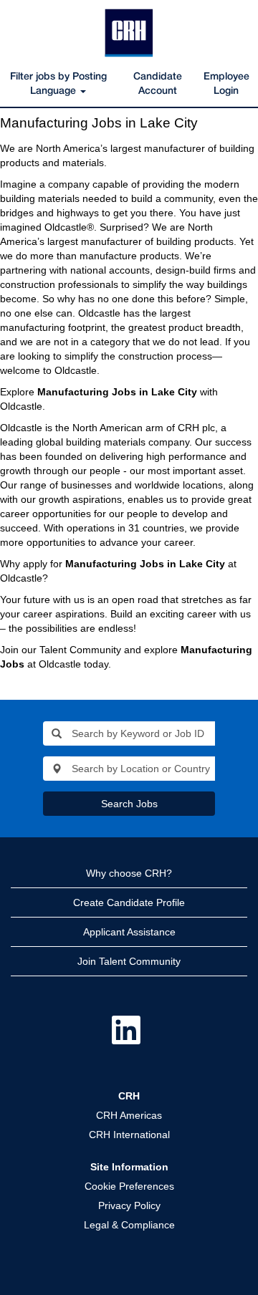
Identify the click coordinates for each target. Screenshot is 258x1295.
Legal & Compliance (129, 1225)
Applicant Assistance (129, 932)
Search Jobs (129, 803)
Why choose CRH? (129, 873)
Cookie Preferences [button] (129, 1186)
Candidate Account (157, 84)
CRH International (129, 1134)
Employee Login (226, 84)
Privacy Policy (129, 1205)
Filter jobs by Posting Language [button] (58, 84)
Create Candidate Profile (129, 902)
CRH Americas (129, 1115)
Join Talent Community (129, 961)
